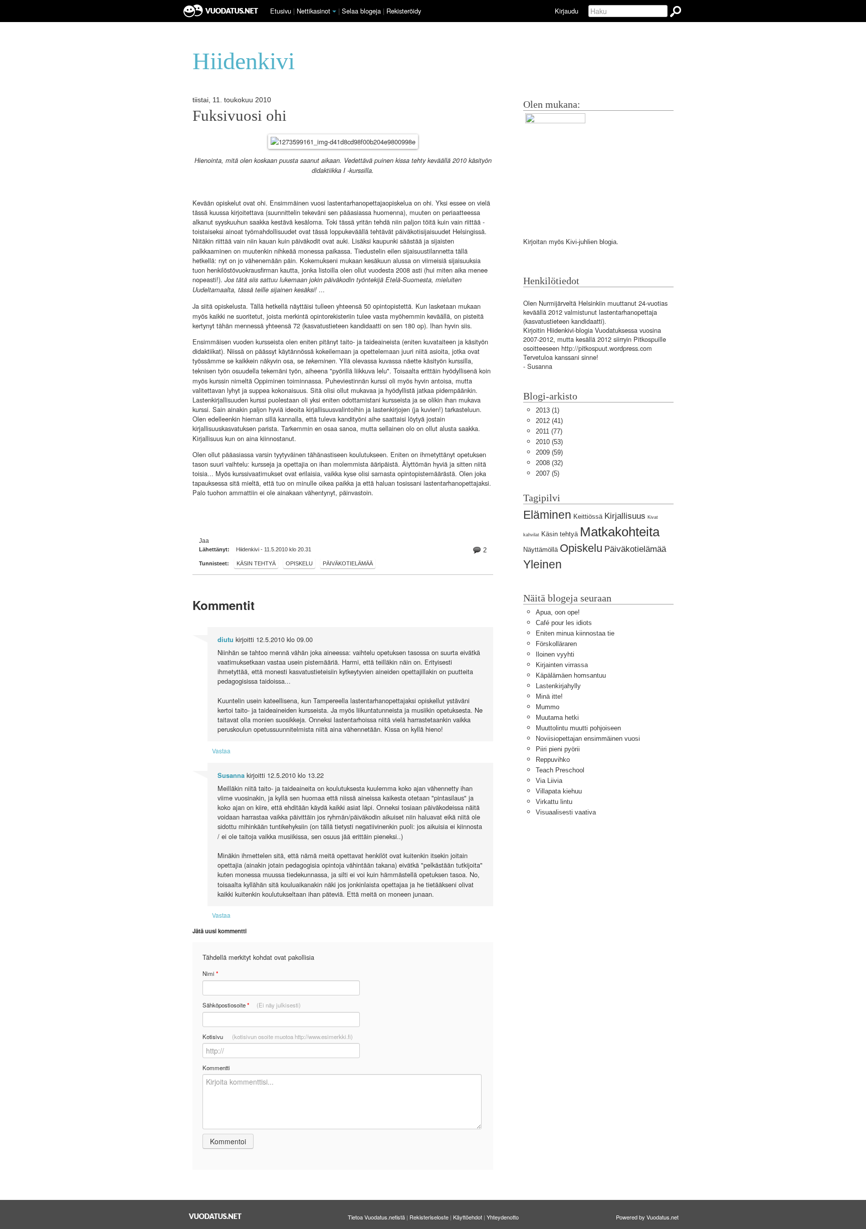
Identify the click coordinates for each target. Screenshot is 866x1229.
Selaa (361, 11)
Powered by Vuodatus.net (647, 1217)
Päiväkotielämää (348, 563)
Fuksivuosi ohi (239, 116)
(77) (549, 431)
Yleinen (542, 564)
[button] (334, 12)
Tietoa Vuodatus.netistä (376, 1217)
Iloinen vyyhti (555, 654)
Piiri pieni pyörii (558, 749)
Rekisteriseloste (429, 1217)
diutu (226, 639)
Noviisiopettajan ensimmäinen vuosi (588, 738)
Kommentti (216, 1068)
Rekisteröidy (403, 11)
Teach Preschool (560, 770)
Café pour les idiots (564, 623)
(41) (549, 421)
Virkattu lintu (554, 801)
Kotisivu (277, 1037)
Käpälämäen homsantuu (571, 675)
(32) (549, 463)
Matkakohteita (620, 532)
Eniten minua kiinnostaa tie (575, 633)
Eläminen (547, 514)
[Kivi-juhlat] (555, 165)
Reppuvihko (553, 759)
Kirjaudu (566, 11)
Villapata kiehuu (559, 791)
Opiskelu (299, 563)
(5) (547, 473)
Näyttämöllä (540, 549)
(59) (549, 452)
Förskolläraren (556, 644)
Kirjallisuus (624, 516)
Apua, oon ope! (558, 612)
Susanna (231, 775)
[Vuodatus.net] (215, 1216)
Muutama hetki (557, 717)
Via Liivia (549, 780)
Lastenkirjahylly (558, 686)
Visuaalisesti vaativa (566, 812)
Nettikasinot (313, 11)
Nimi (210, 973)
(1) (547, 410)
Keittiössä (587, 516)
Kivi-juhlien (581, 242)
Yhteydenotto (503, 1217)
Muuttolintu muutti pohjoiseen (578, 728)
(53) (549, 442)
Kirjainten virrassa (562, 665)
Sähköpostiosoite (251, 1005)
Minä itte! (549, 696)
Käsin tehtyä (256, 563)
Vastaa (221, 750)
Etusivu (280, 11)
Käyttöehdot (467, 1217)
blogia (607, 242)
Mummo (547, 707)
